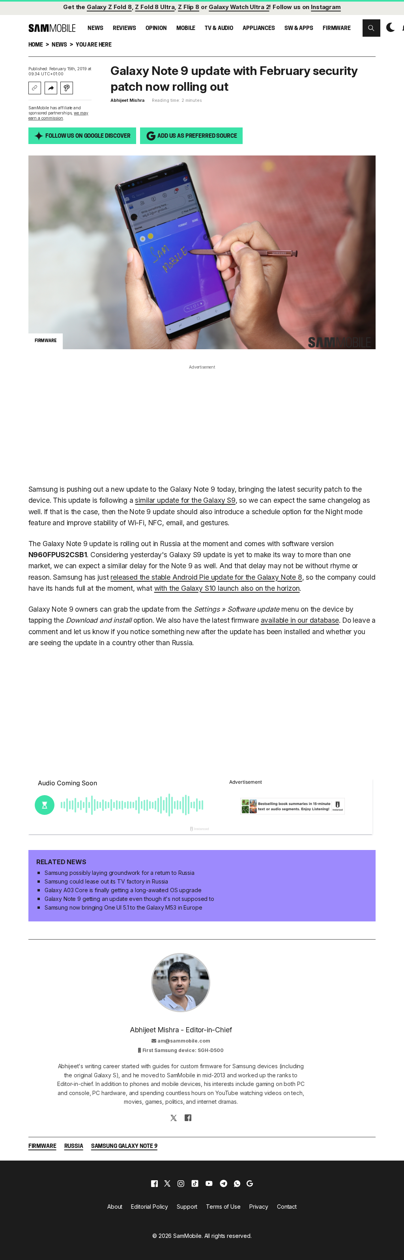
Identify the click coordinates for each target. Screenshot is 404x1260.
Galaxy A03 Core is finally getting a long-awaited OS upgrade (123, 890)
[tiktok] (195, 1183)
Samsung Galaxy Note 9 (124, 1147)
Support (187, 1206)
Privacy (258, 1206)
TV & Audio (219, 29)
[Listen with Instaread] (66, 88)
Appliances (259, 29)
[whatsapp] (237, 1183)
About (114, 1206)
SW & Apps (298, 29)
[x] (167, 1183)
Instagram (326, 7)
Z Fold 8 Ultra (154, 7)
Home (35, 45)
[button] (371, 28)
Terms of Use (223, 1206)
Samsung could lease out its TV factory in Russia (106, 881)
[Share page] (51, 88)
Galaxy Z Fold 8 (109, 7)
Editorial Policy (149, 1206)
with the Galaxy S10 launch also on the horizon (227, 588)
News (95, 29)
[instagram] (181, 1183)
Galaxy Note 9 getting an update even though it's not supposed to (129, 898)
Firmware (337, 29)
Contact (287, 1206)
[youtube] (209, 1183)
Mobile (185, 29)
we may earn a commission (58, 115)
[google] (250, 1183)
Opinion (156, 29)
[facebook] (154, 1183)
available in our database (300, 620)
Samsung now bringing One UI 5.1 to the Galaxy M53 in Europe (123, 907)
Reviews (124, 29)
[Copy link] (34, 88)
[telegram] (223, 1183)
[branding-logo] (52, 28)
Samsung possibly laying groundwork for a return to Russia (120, 872)
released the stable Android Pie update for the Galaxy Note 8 (206, 577)
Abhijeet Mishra (127, 100)
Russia (73, 1147)
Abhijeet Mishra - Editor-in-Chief (181, 1030)
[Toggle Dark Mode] (388, 27)
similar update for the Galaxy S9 (185, 500)
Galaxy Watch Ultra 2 (239, 7)
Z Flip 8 (188, 7)
